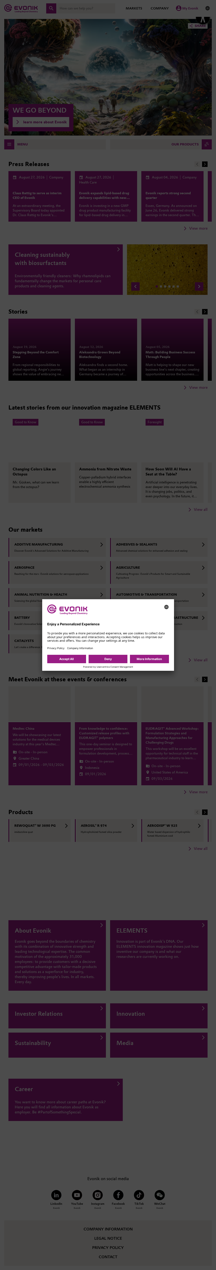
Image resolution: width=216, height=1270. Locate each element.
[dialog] (108, 635)
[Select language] (166, 607)
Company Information (80, 648)
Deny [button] (108, 659)
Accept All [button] (66, 659)
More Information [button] (149, 659)
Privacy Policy (56, 648)
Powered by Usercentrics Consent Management (108, 667)
